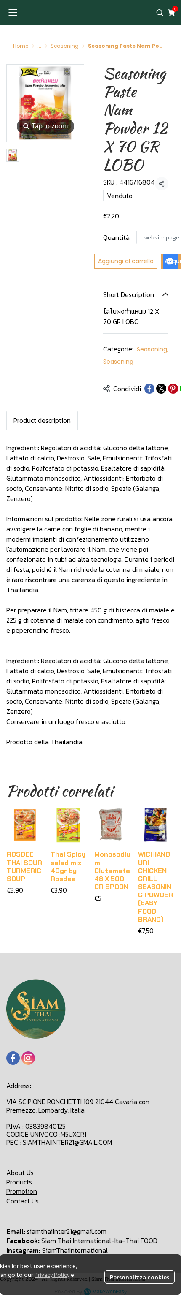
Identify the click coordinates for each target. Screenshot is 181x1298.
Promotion (21, 1191)
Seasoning (65, 45)
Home (20, 45)
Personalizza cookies (139, 1277)
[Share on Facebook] (149, 389)
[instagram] (28, 1058)
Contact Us (22, 1201)
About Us (20, 1172)
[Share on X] (161, 389)
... (39, 45)
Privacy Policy (52, 1274)
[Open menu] (12, 12)
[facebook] (13, 1058)
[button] (160, 13)
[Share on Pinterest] (173, 389)
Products (19, 1182)
